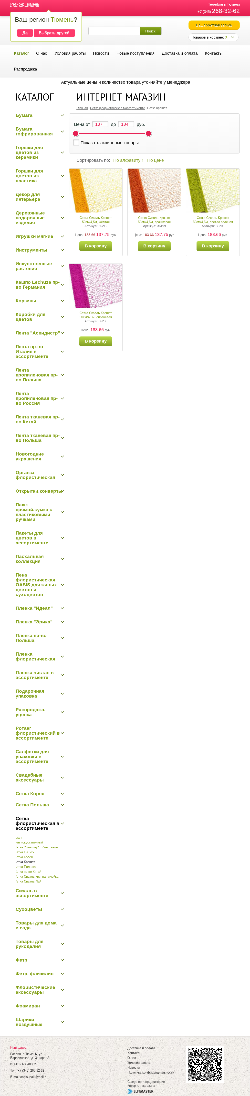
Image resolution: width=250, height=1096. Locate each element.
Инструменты (31, 250)
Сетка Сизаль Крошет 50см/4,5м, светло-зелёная (213, 220)
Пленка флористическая (35, 656)
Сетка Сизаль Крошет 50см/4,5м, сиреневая (96, 315)
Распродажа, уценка (30, 712)
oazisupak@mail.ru (33, 1077)
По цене (155, 160)
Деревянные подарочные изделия (30, 217)
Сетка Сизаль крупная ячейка (36, 876)
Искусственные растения (34, 266)
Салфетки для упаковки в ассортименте (32, 756)
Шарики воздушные (29, 1022)
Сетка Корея (30, 793)
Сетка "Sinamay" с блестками (36, 847)
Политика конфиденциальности (150, 1072)
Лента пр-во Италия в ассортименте (32, 351)
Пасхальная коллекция (30, 559)
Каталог (21, 53)
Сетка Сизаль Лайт (28, 881)
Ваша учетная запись (214, 25)
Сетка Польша (32, 804)
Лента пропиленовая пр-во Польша (37, 374)
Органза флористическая (35, 475)
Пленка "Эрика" (34, 621)
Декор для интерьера (28, 197)
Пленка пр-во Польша (31, 638)
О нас (41, 53)
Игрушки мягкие (34, 236)
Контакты (213, 53)
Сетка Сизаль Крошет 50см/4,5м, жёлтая (96, 220)
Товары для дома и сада (36, 925)
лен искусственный (28, 842)
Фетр (21, 960)
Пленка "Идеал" (34, 608)
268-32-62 (226, 10)
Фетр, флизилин (34, 973)
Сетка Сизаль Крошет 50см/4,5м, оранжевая (154, 220)
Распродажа (25, 69)
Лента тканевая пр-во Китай (38, 419)
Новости (101, 53)
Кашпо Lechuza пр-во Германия (38, 285)
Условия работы (70, 53)
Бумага (24, 115)
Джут (18, 837)
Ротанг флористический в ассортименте (38, 733)
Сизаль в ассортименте (32, 893)
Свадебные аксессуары (30, 777)
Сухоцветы (29, 909)
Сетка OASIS (24, 852)
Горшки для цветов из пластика (29, 175)
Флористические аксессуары (35, 990)
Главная (82, 108)
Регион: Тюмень (24, 4)
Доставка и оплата (180, 53)
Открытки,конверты (39, 491)
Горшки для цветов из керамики (29, 152)
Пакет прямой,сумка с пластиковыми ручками (34, 512)
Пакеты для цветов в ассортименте (32, 537)
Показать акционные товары (110, 143)
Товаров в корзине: (209, 37)
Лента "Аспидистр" (38, 332)
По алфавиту (126, 160)
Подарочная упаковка (30, 694)
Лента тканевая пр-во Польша (38, 438)
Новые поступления (135, 53)
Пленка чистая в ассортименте (35, 675)
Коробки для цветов (30, 317)
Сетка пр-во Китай (27, 871)
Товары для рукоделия (29, 944)
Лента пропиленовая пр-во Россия (37, 398)
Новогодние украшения (30, 456)
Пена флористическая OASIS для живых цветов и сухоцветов (36, 584)
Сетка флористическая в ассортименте (37, 823)
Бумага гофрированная (34, 131)
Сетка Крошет (24, 862)
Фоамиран (28, 1005)
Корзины (26, 300)
